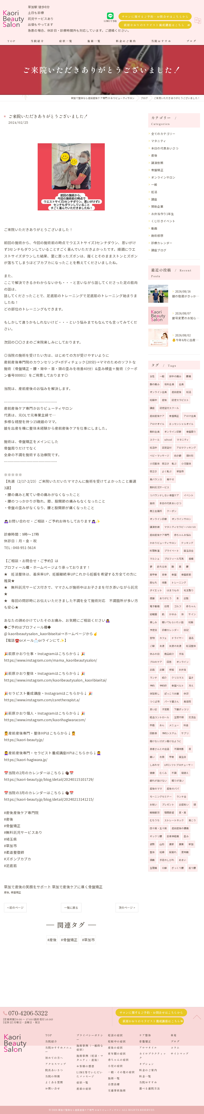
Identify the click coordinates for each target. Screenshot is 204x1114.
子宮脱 (165, 709)
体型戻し (155, 693)
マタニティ (158, 141)
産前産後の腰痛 (180, 828)
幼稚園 (153, 614)
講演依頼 (157, 163)
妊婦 (162, 852)
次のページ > (127, 908)
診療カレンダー (161, 243)
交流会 (192, 717)
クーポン (172, 511)
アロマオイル (157, 423)
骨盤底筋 (186, 574)
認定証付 (167, 447)
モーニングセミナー (161, 796)
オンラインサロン (163, 177)
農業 (181, 844)
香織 (191, 558)
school (168, 439)
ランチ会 (181, 796)
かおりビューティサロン (163, 542)
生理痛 (153, 867)
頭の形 (190, 455)
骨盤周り (191, 431)
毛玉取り (188, 590)
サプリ (185, 733)
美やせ (170, 479)
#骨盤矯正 (69, 939)
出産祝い (184, 804)
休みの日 (155, 653)
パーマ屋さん (171, 701)
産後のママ (156, 788)
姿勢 (152, 844)
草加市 (180, 471)
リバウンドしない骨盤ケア (164, 495)
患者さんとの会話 (159, 749)
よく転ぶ (167, 471)
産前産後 (176, 392)
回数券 (153, 733)
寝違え (185, 772)
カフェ (163, 638)
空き (191, 677)
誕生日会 (188, 550)
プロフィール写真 (174, 558)
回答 (169, 661)
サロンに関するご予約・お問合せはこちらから (155, 17)
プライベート (171, 550)
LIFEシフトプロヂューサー (178, 764)
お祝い (153, 804)
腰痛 (188, 376)
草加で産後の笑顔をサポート (27, 886)
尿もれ (153, 582)
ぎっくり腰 (178, 867)
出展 (162, 669)
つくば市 (155, 701)
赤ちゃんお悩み (182, 534)
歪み (186, 836)
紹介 (164, 677)
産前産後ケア (157, 416)
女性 (152, 376)
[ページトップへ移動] (197, 1017)
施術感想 (157, 235)
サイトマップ (180, 1053)
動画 (154, 228)
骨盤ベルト (178, 685)
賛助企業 (157, 206)
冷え (191, 685)
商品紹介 (169, 653)
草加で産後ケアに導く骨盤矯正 (77, 886)
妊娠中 (153, 400)
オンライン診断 (172, 431)
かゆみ (173, 614)
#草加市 (88, 939)
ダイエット (156, 590)
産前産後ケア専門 (159, 534)
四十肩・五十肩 (158, 828)
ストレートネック (174, 820)
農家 (171, 844)
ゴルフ (177, 606)
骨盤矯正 (16, 892)
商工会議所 (156, 511)
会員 (181, 384)
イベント (189, 495)
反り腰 (192, 867)
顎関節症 (169, 812)
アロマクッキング (186, 447)
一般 (154, 184)
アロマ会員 (190, 416)
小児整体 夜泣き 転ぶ (163, 463)
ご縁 (152, 645)
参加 (171, 669)
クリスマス (178, 677)
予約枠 (163, 685)
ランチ (153, 677)
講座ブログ (158, 250)
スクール (155, 439)
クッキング (187, 542)
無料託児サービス (159, 487)
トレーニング (179, 582)
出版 (186, 598)
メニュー (174, 725)
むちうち (155, 820)
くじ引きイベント (163, 221)
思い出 (153, 709)
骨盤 (174, 574)
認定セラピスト (180, 400)
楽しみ (153, 622)
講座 (154, 199)
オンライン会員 (158, 392)
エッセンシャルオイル (181, 423)
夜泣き (153, 471)
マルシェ (155, 558)
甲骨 (171, 756)
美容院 (187, 701)
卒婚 (152, 725)
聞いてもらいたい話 (173, 622)
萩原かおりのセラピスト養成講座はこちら (154, 25)
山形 (162, 844)
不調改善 (179, 749)
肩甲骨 (153, 574)
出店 (152, 669)
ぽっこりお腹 (171, 693)
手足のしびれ (167, 860)
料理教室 (155, 550)
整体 (152, 852)
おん (162, 725)
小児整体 (186, 463)
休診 (186, 693)
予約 (152, 685)
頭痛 (152, 860)
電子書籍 (155, 606)
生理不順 (179, 717)
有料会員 (169, 384)
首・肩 (182, 812)
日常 (166, 606)
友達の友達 (175, 645)
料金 (186, 725)
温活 (191, 638)
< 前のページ (15, 908)
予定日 (153, 630)
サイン (192, 614)
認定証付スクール (169, 408)
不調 (174, 772)
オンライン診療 (158, 519)
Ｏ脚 (164, 867)
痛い (152, 756)
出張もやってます (40, 24)
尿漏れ (173, 852)
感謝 (152, 598)
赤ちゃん (191, 606)
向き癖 (177, 455)
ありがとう (166, 598)
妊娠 (190, 622)
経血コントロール (159, 717)
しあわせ (155, 764)
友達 (162, 645)
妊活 (154, 192)
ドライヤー (178, 638)
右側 (162, 756)
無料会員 (155, 431)
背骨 (164, 574)
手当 (181, 653)
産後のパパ (173, 788)
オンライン (183, 661)
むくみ (163, 772)
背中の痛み (175, 376)
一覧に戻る (71, 908)
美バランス (156, 479)
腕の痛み (155, 384)
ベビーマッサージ (159, 455)
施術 (152, 503)
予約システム (169, 733)
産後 (6, 892)
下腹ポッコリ (181, 709)
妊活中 (153, 447)
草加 (190, 844)
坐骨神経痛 (173, 836)
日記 (186, 630)
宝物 (152, 638)
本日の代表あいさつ (164, 148)
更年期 (185, 852)
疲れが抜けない (158, 780)
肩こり (192, 820)
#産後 (52, 939)
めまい (182, 860)
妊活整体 (191, 645)
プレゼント (168, 804)
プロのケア (156, 661)
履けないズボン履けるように (165, 741)
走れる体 (162, 566)
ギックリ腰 (156, 836)
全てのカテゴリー (163, 134)
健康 (152, 772)
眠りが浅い (178, 780)
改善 (164, 582)
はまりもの (173, 590)
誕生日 (182, 756)
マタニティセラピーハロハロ (180, 527)
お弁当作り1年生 (162, 214)
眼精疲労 (155, 812)
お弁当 (182, 669)
